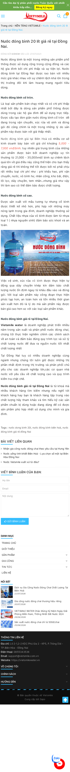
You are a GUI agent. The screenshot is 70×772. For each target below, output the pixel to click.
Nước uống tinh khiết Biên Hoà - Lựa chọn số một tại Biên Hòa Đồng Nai (35, 455)
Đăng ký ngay (44, 7)
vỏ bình (37, 280)
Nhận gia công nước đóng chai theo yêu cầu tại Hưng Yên (36, 448)
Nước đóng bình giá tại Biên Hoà (24, 138)
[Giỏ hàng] (65, 17)
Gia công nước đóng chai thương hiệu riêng (37, 601)
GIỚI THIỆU (8, 548)
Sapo (42, 699)
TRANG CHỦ (9, 542)
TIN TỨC (7, 566)
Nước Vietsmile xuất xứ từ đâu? (21, 462)
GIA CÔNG (8, 560)
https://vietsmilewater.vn (25, 660)
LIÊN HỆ (6, 572)
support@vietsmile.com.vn (23, 655)
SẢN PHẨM (8, 554)
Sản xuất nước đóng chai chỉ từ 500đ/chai (36, 622)
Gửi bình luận (16, 521)
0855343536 (22, 651)
